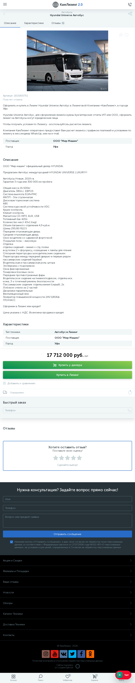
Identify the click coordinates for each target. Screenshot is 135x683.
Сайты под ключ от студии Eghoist (64, 666)
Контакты (8, 635)
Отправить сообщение (67, 534)
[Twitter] (72, 654)
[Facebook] (81, 654)
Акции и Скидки (12, 560)
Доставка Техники (14, 624)
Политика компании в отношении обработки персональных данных (67, 661)
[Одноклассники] (90, 654)
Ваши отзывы (10, 581)
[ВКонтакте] (64, 654)
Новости (8, 592)
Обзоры (8, 603)
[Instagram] (46, 654)
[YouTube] (55, 654)
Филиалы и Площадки (16, 571)
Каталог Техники (13, 613)
